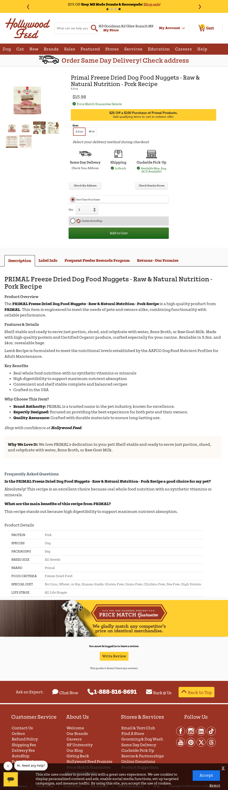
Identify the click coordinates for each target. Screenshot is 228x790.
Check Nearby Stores (152, 185)
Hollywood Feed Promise (89, 762)
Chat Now (68, 693)
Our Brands (77, 734)
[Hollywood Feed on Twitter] (201, 742)
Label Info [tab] (48, 260)
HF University (80, 745)
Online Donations (138, 762)
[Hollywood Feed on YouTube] (181, 742)
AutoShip (20, 756)
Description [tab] (19, 260)
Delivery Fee (23, 750)
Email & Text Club (138, 728)
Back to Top (200, 692)
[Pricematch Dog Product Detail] (114, 635)
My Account (169, 28)
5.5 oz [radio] (79, 131)
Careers (74, 739)
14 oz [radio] (92, 131)
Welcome (75, 728)
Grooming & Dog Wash (142, 739)
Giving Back (78, 756)
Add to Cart (119, 233)
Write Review (114, 656)
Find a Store (132, 734)
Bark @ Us (162, 693)
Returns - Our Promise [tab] (157, 260)
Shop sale (152, 4)
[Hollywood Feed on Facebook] (181, 730)
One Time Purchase (88, 199)
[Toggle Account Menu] (183, 28)
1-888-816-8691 (115, 692)
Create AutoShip (91, 221)
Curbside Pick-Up (137, 750)
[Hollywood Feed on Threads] (211, 742)
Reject (215, 786)
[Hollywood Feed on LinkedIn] (201, 730)
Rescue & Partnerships (142, 756)
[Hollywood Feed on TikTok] (211, 730)
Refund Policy (25, 739)
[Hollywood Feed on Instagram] (191, 730)
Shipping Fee (24, 745)
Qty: (71, 209)
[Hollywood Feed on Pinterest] (191, 742)
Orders (18, 734)
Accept (206, 775)
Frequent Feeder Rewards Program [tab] (97, 260)
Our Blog (75, 750)
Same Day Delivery (138, 745)
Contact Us (22, 728)
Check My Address (85, 185)
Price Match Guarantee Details (99, 104)
